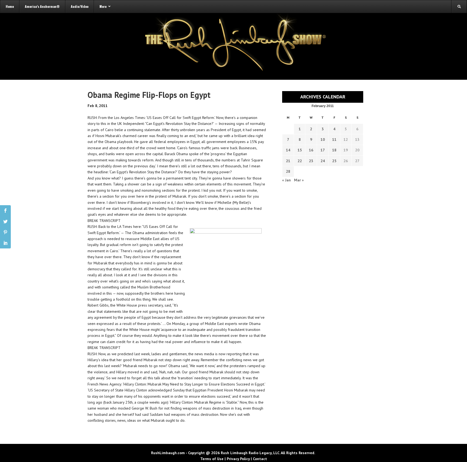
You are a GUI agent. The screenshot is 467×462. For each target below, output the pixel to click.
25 (334, 160)
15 (300, 150)
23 (311, 160)
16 (311, 150)
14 (288, 150)
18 (334, 150)
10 (323, 139)
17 (323, 150)
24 (323, 160)
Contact (260, 458)
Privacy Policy (238, 458)
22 (300, 160)
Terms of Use (212, 458)
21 (288, 160)
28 (288, 171)
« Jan (286, 180)
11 (334, 139)
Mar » (299, 180)
